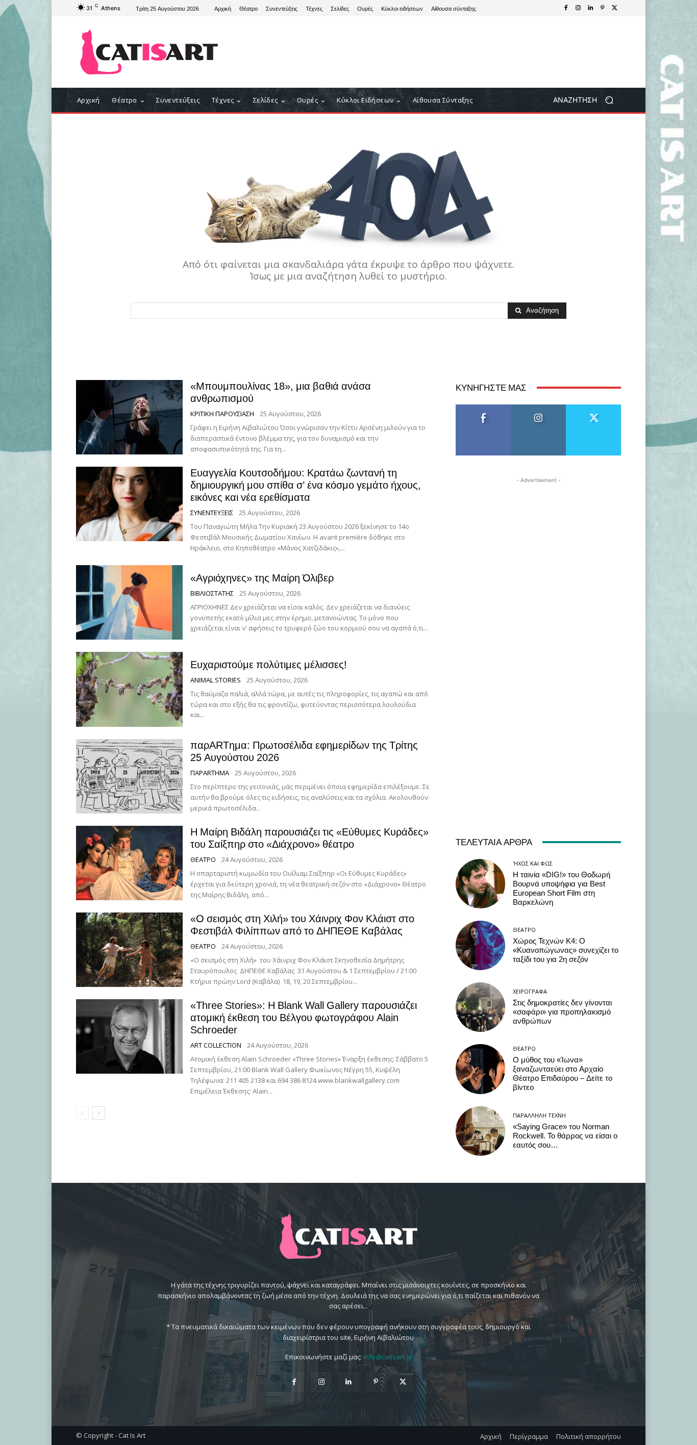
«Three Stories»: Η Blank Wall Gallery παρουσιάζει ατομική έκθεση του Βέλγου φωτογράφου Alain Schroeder (303, 1017)
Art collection (215, 1045)
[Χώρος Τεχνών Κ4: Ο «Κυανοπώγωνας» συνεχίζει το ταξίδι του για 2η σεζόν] (480, 945)
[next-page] (98, 1113)
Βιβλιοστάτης (212, 593)
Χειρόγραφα (530, 991)
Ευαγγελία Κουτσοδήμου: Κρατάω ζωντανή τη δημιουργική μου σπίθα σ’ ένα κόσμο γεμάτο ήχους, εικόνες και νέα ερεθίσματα (305, 485)
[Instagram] (578, 8)
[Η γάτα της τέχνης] (149, 52)
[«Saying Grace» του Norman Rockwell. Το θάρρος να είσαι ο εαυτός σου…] (480, 1131)
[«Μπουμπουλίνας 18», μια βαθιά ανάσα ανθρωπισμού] (129, 417)
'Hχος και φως (533, 863)
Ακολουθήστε (538, 408)
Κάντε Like (483, 408)
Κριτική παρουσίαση (222, 414)
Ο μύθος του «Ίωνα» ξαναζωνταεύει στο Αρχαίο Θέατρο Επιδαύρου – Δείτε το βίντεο (562, 1073)
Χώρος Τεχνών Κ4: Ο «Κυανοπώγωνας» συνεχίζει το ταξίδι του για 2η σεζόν (565, 950)
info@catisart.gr (387, 1356)
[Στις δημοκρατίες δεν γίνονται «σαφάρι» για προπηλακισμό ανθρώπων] (480, 1007)
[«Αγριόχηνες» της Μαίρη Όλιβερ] (129, 602)
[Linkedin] (590, 8)
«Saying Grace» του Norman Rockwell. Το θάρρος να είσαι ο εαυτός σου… (565, 1136)
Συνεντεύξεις (211, 513)
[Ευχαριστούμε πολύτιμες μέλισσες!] (129, 689)
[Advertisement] (432, 52)
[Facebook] (566, 8)
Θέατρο (203, 859)
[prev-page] (82, 1113)
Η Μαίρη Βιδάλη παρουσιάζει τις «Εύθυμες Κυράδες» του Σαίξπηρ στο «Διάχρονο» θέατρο (309, 838)
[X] (615, 8)
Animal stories (215, 680)
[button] (587, 100)
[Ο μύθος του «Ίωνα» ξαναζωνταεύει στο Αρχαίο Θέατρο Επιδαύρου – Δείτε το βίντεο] (480, 1069)
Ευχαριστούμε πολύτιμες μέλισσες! (268, 664)
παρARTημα (209, 773)
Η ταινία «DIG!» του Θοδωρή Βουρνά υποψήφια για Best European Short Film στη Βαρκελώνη (561, 888)
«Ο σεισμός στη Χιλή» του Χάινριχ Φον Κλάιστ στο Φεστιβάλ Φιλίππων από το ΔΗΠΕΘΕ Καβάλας (302, 924)
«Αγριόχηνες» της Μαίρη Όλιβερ (262, 578)
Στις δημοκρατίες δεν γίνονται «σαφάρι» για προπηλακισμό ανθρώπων (562, 1012)
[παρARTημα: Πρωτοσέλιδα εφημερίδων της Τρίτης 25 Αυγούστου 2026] (129, 776)
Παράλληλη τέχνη (539, 1115)
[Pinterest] (602, 8)
